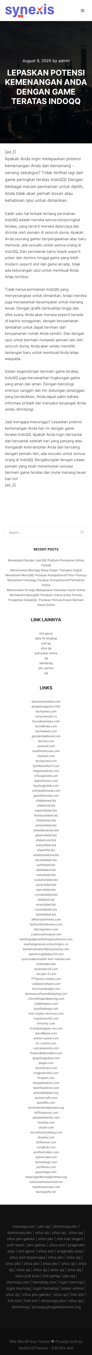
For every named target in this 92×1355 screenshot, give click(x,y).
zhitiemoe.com (46, 1142)
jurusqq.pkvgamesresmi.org (56, 1306)
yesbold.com (46, 746)
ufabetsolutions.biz (46, 855)
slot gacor (46, 633)
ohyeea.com (46, 1137)
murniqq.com (18, 1282)
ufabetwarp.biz (46, 800)
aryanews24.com (46, 969)
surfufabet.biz (46, 865)
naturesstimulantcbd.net (46, 1182)
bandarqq (46, 663)
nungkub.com (46, 1147)
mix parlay (51, 1276)
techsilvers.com (46, 1068)
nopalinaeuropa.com (46, 1187)
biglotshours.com (46, 780)
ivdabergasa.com (46, 1003)
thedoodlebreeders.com (46, 1053)
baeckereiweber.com (46, 701)
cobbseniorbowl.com (46, 984)
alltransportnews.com (46, 919)
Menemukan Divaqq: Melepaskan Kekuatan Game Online (46, 590)
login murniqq (18, 1288)
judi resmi (15, 1245)
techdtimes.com (46, 726)
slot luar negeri (70, 1238)
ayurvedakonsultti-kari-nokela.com (46, 959)
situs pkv (45, 1238)
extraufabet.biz (46, 845)
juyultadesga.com (46, 1008)
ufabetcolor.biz (46, 840)
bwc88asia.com (46, 1033)
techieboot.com (46, 731)
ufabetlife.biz (46, 850)
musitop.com (46, 1122)
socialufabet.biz (46, 860)
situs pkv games (21, 1238)
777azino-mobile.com (46, 979)
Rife (13, 1341)
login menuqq (71, 1282)
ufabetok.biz (46, 899)
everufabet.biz (46, 904)
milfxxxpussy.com (46, 1112)
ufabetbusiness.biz (46, 830)
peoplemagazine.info (46, 706)
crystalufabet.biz (46, 894)
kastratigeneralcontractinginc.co (46, 944)
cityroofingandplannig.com (46, 998)
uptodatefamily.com (46, 1117)
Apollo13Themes (33, 1348)
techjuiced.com (46, 761)
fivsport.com (46, 1078)
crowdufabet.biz (46, 909)
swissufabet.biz (46, 825)
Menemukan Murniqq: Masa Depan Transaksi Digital (46, 570)
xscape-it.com (46, 974)
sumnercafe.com (46, 1097)
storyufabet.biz (46, 884)
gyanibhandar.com (46, 795)
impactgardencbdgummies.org (46, 1177)
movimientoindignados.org (46, 1107)
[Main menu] (82, 10)
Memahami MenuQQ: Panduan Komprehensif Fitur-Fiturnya (46, 575)
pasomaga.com (46, 1172)
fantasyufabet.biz (46, 815)
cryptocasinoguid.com (46, 934)
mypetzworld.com (46, 1018)
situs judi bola (27, 1276)
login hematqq (46, 1288)
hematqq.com (44, 1282)
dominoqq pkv (65, 1226)
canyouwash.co (46, 716)
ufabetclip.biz (46, 805)
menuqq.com (24, 1226)
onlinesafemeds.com (46, 790)
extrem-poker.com (46, 1038)
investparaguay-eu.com (46, 1028)
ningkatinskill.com (46, 1073)
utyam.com (46, 1127)
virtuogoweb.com (46, 776)
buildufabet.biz (46, 914)
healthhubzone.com (46, 751)
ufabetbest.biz (46, 870)
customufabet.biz (46, 880)
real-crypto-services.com (46, 1013)
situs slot (57, 1245)
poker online (72, 1288)
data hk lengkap (46, 638)
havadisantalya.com (46, 721)
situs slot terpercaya (27, 1257)
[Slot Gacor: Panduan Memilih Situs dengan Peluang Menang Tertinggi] (29, 10)
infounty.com (46, 1023)
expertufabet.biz (46, 810)
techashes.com (46, 711)
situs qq (46, 648)
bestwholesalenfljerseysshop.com (46, 949)
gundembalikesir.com (46, 736)
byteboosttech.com (46, 766)
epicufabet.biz (46, 889)
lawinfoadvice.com (46, 1088)
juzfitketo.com (46, 1167)
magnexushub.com (46, 771)
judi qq (46, 643)
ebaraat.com (46, 756)
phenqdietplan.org (46, 1092)
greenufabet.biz (46, 835)
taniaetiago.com (46, 1162)
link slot (77, 1294)
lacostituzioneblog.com (46, 1132)
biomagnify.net (46, 1192)
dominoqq (20, 1306)
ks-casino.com (46, 1043)
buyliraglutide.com (46, 785)
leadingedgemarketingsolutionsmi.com (46, 939)
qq (46, 658)
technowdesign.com (46, 988)
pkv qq (44, 1226)
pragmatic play (69, 1251)
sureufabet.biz (46, 875)
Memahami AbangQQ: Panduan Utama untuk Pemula (46, 595)
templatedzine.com (46, 1083)
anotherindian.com (46, 1152)
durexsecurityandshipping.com (46, 993)
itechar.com (46, 741)
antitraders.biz (46, 964)
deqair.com (46, 1063)
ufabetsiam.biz (46, 820)
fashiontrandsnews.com (46, 924)
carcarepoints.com (46, 1048)
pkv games (46, 668)
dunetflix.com (46, 1102)
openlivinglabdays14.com (46, 954)
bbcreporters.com (46, 929)
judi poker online (46, 653)
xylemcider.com (46, 1157)
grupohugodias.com (46, 1058)
